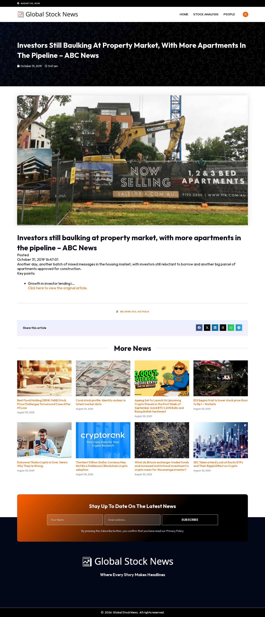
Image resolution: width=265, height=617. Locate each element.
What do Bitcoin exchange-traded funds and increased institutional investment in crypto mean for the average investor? (162, 466)
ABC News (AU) (128, 311)
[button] (245, 14)
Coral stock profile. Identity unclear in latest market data (101, 402)
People (229, 14)
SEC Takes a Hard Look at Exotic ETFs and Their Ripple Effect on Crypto (218, 464)
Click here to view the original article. (58, 288)
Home (184, 14)
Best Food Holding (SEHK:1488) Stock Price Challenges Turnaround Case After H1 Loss (44, 404)
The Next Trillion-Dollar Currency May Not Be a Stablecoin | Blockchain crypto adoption (102, 466)
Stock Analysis (205, 14)
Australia (143, 311)
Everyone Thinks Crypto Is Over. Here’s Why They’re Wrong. (42, 464)
